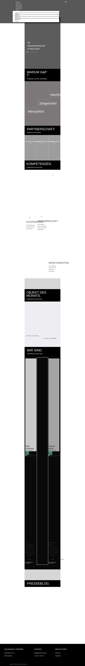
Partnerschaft (19, 6)
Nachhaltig (58, 94)
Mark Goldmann (29, 447)
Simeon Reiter (52, 447)
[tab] (32, 111)
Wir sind (17, 10)
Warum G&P (19, 4)
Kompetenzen (19, 8)
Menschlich (36, 111)
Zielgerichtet (48, 103)
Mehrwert (18, 2)
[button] (36, 12)
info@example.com (35, 559)
